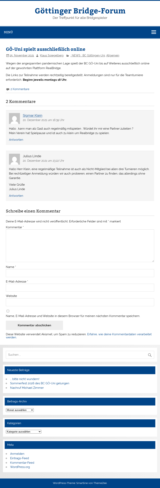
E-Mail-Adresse (17, 281)
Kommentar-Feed (22, 462)
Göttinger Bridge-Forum (80, 10)
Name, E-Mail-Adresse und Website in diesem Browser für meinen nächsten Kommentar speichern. (73, 316)
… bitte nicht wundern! (24, 379)
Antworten (16, 139)
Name (11, 267)
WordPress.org (20, 467)
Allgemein (112, 55)
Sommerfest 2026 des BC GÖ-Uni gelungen (39, 383)
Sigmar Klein (32, 116)
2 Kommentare (20, 89)
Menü (8, 32)
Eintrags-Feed (19, 458)
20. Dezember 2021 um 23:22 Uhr (43, 160)
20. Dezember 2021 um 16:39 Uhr (43, 120)
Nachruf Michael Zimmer (27, 388)
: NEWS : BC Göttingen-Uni (87, 55)
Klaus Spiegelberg (52, 55)
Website (11, 296)
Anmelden (17, 454)
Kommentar (15, 227)
